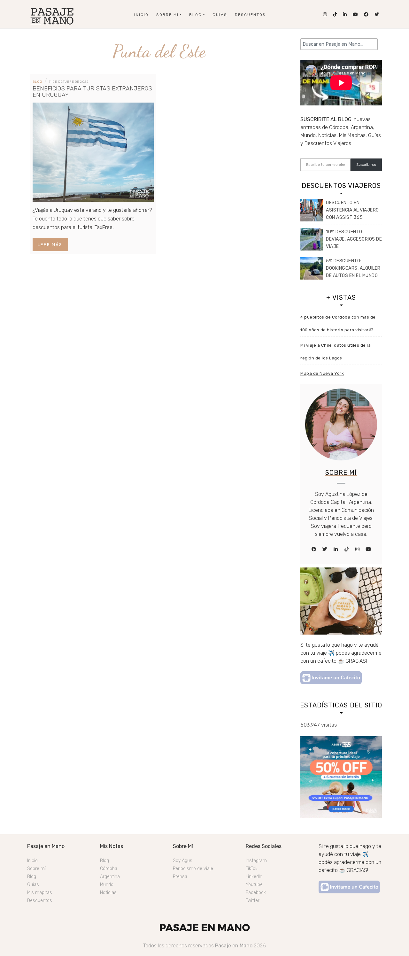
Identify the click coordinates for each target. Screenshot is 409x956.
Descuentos (250, 14)
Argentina (110, 876)
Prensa (180, 876)
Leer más (50, 244)
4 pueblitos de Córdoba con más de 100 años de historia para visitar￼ (338, 323)
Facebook (256, 892)
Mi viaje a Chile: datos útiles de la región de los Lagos (335, 351)
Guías (219, 14)
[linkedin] (336, 549)
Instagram (256, 860)
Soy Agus (182, 860)
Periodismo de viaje (193, 868)
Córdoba (108, 868)
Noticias (108, 892)
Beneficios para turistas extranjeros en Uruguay (92, 91)
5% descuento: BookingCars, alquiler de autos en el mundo (353, 268)
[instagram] (357, 549)
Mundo (106, 884)
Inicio (141, 14)
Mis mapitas (39, 892)
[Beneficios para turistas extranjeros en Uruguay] (93, 152)
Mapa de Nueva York (322, 373)
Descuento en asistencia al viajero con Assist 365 (352, 210)
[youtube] (368, 549)
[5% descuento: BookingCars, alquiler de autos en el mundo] (311, 268)
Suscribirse (366, 164)
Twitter (252, 900)
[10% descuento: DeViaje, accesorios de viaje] (311, 239)
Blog (195, 14)
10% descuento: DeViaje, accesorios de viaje (354, 239)
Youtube (254, 884)
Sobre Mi (167, 14)
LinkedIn (254, 876)
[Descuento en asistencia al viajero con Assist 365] (311, 210)
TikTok (252, 868)
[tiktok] (346, 549)
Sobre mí (36, 868)
